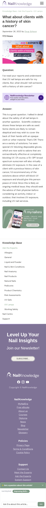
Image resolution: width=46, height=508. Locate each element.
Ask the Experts (9, 248)
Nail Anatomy (10, 271)
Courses (23, 414)
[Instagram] (23, 382)
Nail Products (10, 276)
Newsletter (23, 429)
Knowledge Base (9, 11)
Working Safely (11, 309)
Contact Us (23, 468)
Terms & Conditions (23, 449)
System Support (23, 479)
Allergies (8, 252)
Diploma (23, 418)
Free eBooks (23, 407)
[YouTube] (27, 382)
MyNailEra (23, 403)
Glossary (23, 432)
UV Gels (8, 300)
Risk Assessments (12, 295)
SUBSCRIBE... (23, 359)
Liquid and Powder (12, 262)
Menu (42, 3)
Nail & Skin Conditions (14, 267)
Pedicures (8, 285)
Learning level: (7, 491)
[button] (23, 97)
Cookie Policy (23, 452)
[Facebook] (18, 382)
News (23, 421)
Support (6, 318)
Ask (41, 504)
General (8, 257)
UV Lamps (9, 304)
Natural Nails (10, 281)
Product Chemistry (13, 290)
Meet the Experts (23, 472)
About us (23, 411)
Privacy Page (23, 445)
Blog (23, 425)
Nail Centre (7, 314)
